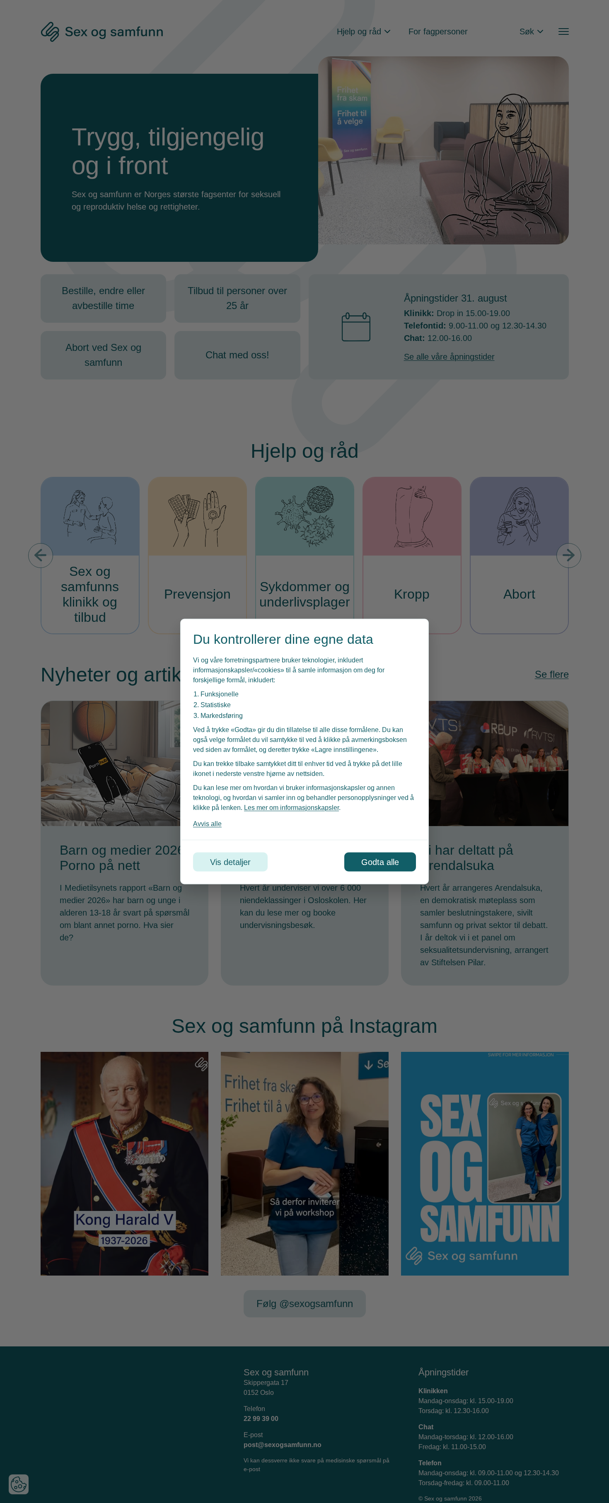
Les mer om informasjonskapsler (291, 807)
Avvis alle (207, 823)
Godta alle (380, 862)
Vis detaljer (230, 862)
